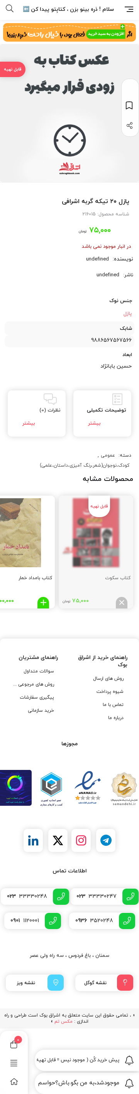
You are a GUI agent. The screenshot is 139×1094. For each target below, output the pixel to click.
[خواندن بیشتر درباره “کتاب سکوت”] (121, 602)
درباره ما (116, 718)
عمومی (108, 455)
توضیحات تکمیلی (106, 410)
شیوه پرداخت (110, 692)
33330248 (27, 896)
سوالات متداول (39, 671)
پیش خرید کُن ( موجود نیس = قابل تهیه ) (78, 1060)
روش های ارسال (108, 679)
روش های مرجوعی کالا (33, 684)
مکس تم (63, 1021)
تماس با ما (113, 705)
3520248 (94, 920)
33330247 (96, 896)
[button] (43, 602)
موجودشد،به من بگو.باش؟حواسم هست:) (78, 1083)
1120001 (24, 920)
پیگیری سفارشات (37, 697)
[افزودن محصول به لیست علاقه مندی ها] (130, 105)
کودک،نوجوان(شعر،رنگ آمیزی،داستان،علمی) (84, 465)
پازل (128, 313)
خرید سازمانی (41, 710)
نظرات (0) (50, 410)
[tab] (102, 413)
